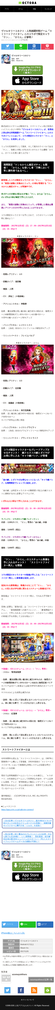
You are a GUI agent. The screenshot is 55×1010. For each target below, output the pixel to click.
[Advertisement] (27, 20)
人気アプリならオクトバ (24, 1006)
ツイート (7, 48)
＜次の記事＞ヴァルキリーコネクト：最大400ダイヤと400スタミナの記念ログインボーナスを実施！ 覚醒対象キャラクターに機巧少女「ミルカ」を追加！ (27, 823)
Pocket (47, 48)
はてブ (34, 48)
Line (21, 48)
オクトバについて (27, 1000)
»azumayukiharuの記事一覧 (41, 979)
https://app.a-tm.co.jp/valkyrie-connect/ (17, 810)
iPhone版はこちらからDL (13, 933)
